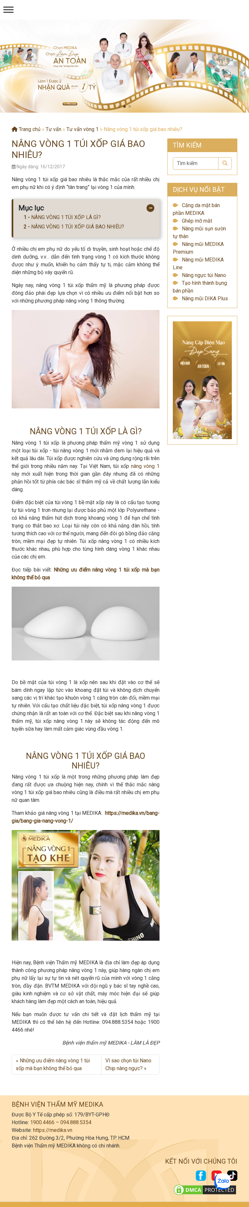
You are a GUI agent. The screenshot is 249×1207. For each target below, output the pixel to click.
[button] (119, 106)
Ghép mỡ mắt (197, 221)
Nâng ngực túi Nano (204, 275)
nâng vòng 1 (145, 466)
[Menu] (8, 9)
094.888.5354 (75, 1122)
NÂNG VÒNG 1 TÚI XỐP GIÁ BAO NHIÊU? (77, 227)
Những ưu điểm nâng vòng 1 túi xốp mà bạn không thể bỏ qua (53, 1064)
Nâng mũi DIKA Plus (205, 298)
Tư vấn (53, 129)
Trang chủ (29, 129)
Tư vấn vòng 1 (82, 129)
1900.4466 (42, 1122)
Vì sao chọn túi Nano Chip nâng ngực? (128, 1064)
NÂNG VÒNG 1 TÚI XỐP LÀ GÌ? (66, 217)
